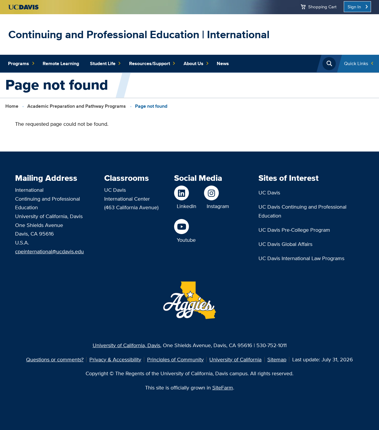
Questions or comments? (54, 359)
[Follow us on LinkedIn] (185, 193)
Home (11, 106)
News (223, 63)
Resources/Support (149, 63)
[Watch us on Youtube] (185, 226)
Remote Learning (61, 63)
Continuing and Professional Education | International (138, 34)
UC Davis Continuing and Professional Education (302, 211)
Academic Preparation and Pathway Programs (76, 106)
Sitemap (276, 359)
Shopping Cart (322, 7)
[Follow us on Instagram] (216, 193)
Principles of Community (175, 359)
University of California (235, 359)
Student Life (102, 63)
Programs (18, 63)
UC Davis (269, 193)
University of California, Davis (126, 345)
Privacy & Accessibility (115, 359)
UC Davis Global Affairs (285, 244)
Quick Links (356, 63)
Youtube (186, 240)
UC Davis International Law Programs (301, 258)
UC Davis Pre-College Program (294, 230)
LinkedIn (186, 206)
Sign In (354, 7)
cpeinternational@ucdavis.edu (49, 251)
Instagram (218, 206)
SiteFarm (222, 388)
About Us (193, 63)
